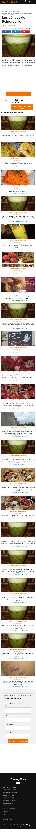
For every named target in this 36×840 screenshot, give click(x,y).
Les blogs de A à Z (8, 803)
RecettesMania (9, 2)
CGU (4, 817)
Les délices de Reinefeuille (18, 132)
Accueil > (4, 11)
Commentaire (10, 706)
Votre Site (8, 732)
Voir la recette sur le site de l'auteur (18, 94)
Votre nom (9, 716)
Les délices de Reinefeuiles (20, 139)
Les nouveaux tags (8, 798)
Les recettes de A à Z (9, 787)
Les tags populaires (9, 801)
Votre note (8, 703)
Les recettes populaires (10, 793)
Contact (5, 811)
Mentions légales (8, 819)
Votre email (10, 724)
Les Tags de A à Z (8, 795)
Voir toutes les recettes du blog (22, 107)
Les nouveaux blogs (9, 806)
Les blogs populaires (9, 809)
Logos (4, 814)
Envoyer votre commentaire (18, 741)
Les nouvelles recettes (10, 790)
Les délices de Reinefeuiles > (14, 11)
